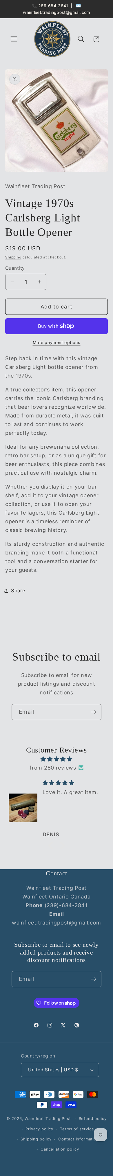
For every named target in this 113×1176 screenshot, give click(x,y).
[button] (14, 39)
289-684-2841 (53, 5)
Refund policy (93, 1118)
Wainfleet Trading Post (48, 1118)
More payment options (57, 342)
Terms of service (77, 1129)
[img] (56, 759)
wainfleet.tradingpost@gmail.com (56, 12)
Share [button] (18, 590)
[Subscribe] (93, 712)
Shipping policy (36, 1139)
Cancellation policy (60, 1149)
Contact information (78, 1139)
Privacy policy (39, 1129)
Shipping (13, 257)
